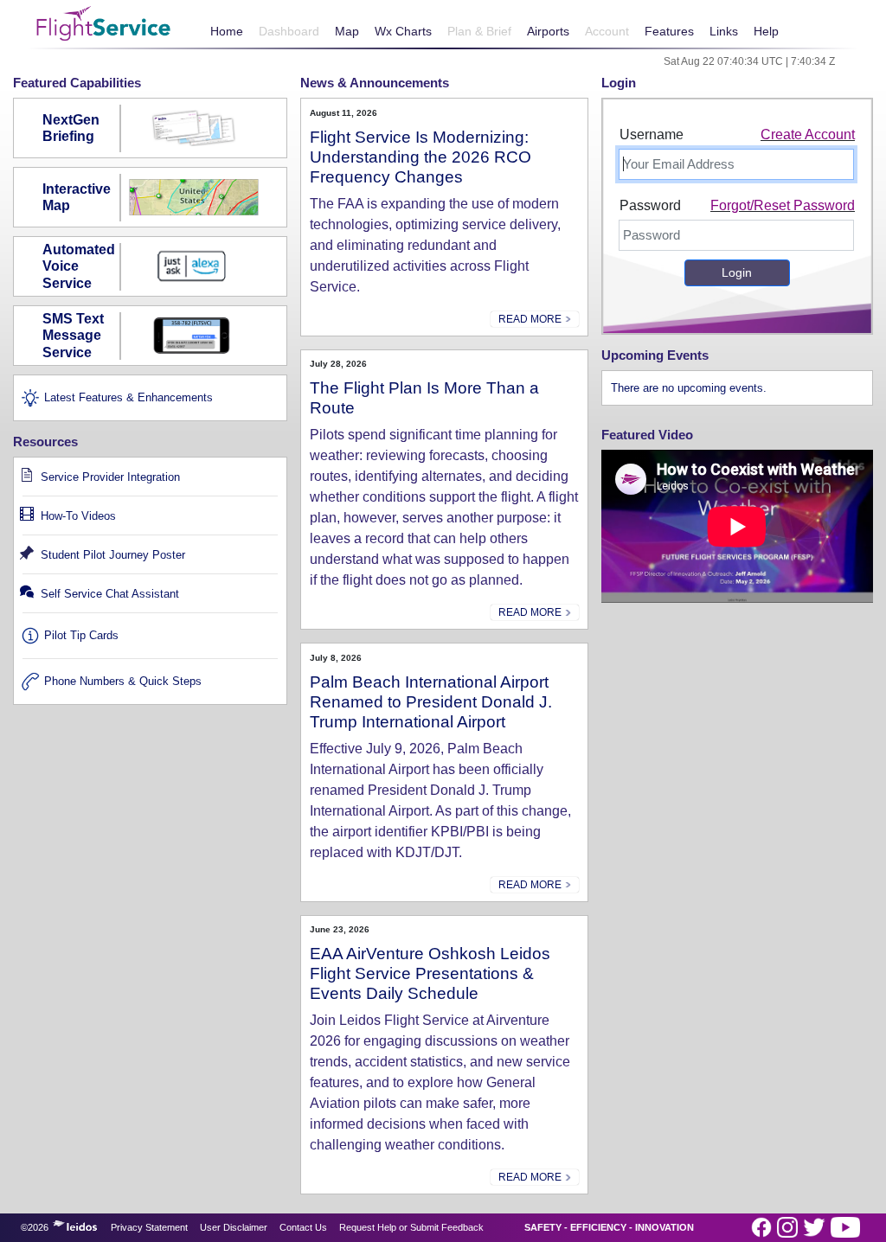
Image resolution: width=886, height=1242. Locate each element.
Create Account (808, 134)
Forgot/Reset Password (782, 205)
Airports (548, 31)
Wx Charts (403, 31)
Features (669, 31)
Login (737, 272)
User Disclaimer (233, 1227)
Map (347, 31)
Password (650, 205)
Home (226, 31)
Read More (531, 319)
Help (766, 31)
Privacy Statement (149, 1227)
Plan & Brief (479, 31)
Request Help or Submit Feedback (411, 1227)
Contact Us (303, 1227)
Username (652, 134)
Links (723, 31)
